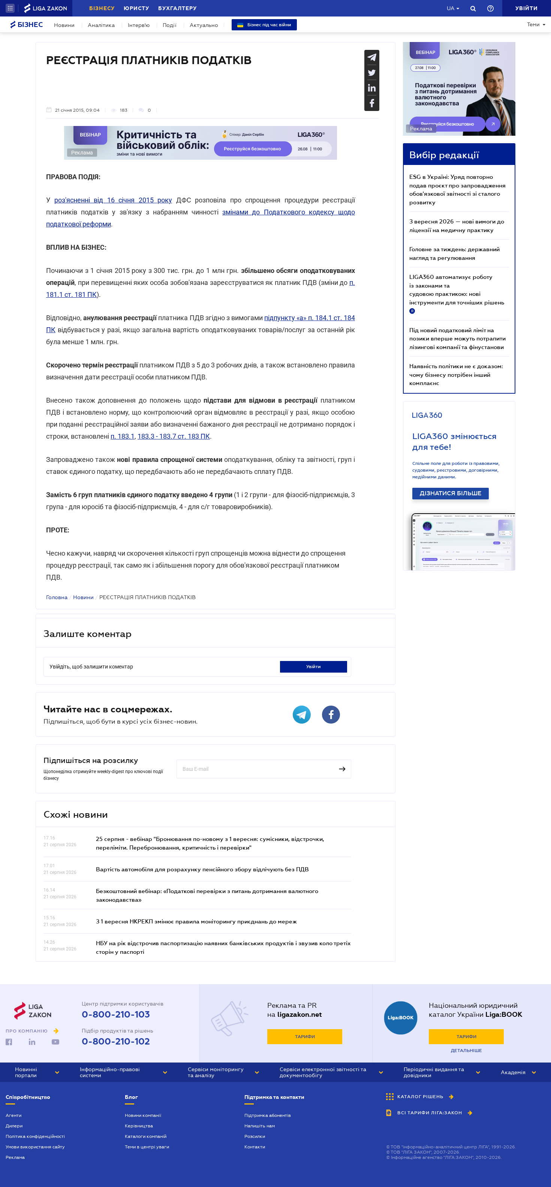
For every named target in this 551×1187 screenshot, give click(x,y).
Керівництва (139, 1126)
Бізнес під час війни (268, 24)
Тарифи (305, 1036)
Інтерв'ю (139, 25)
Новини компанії (143, 1115)
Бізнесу (102, 8)
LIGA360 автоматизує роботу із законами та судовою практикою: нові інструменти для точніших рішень (456, 293)
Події (170, 25)
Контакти (254, 1147)
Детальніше (466, 1050)
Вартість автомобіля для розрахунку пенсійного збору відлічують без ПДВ (202, 869)
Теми (533, 24)
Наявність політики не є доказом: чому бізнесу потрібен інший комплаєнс (456, 374)
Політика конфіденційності (35, 1136)
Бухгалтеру (177, 8)
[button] (10, 8)
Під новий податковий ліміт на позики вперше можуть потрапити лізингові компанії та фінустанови (457, 338)
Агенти (13, 1115)
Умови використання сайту (35, 1147)
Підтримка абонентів (267, 1115)
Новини (64, 25)
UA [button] (451, 8)
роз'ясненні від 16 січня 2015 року (113, 200)
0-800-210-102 (116, 1041)
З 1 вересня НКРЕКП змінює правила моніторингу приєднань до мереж (196, 921)
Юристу (136, 8)
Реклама (15, 1157)
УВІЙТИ (313, 666)
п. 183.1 (123, 436)
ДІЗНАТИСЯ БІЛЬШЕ (450, 493)
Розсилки (254, 1136)
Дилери (14, 1126)
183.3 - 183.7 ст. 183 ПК (174, 436)
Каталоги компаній (145, 1136)
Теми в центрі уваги (147, 1147)
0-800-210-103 (116, 1014)
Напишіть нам (259, 1126)
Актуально (204, 25)
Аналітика (101, 25)
